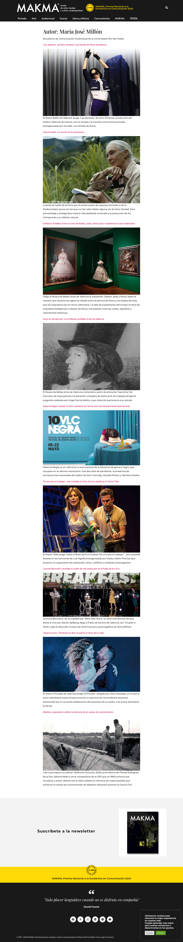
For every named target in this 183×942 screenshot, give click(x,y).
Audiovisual (48, 18)
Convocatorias (102, 18)
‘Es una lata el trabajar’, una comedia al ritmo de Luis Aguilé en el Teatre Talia (81, 481)
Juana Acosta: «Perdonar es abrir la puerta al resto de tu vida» (73, 633)
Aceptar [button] (160, 933)
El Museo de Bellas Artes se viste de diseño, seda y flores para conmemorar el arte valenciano (89, 223)
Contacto (110, 937)
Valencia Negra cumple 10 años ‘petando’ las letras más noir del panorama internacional (86, 406)
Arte (34, 18)
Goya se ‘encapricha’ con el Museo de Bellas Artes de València (73, 319)
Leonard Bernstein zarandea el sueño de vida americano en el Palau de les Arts (81, 568)
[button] (166, 7)
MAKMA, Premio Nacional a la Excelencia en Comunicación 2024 (114, 7)
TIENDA (134, 18)
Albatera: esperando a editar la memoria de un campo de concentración (78, 712)
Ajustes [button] (149, 933)
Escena (63, 18)
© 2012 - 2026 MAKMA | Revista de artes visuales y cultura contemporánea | (46, 937)
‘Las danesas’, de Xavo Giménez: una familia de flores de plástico (75, 44)
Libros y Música (81, 18)
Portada (22, 18)
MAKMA (119, 18)
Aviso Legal (100, 937)
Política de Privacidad (85, 937)
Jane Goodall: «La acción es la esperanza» (63, 132)
